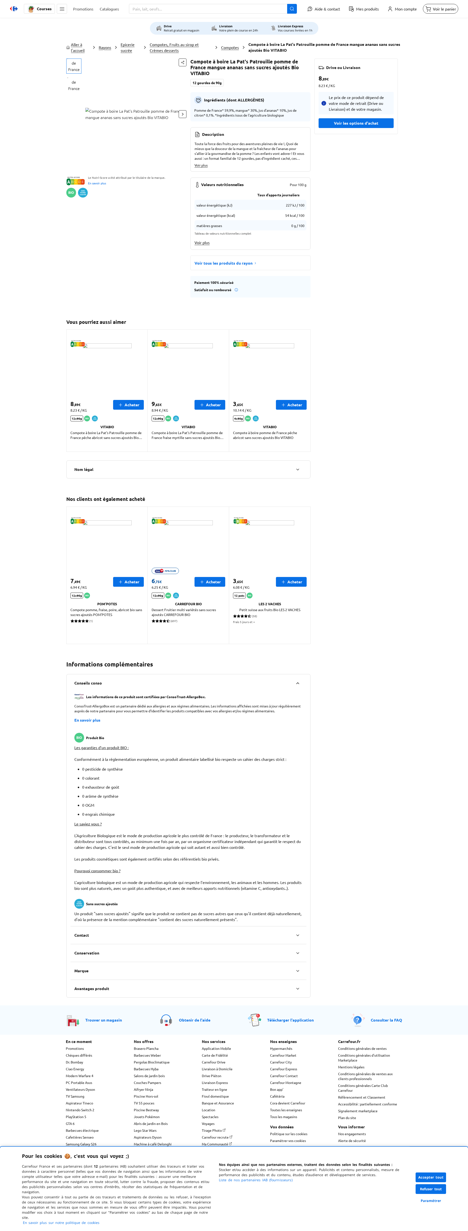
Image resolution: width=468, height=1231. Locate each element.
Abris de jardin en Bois (151, 1123)
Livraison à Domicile (217, 1069)
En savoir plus (97, 183)
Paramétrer (431, 1200)
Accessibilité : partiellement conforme (367, 1104)
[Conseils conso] (297, 683)
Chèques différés (79, 1055)
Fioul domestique (215, 1096)
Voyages (208, 1123)
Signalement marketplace (358, 1111)
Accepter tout (431, 1177)
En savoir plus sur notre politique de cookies (61, 1222)
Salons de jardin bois (149, 1075)
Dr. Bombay (74, 1062)
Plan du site (347, 1117)
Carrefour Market (283, 1055)
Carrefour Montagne (285, 1082)
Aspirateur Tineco (79, 1103)
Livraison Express (215, 1082)
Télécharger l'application (290, 1020)
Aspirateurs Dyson (148, 1137)
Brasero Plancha (146, 1048)
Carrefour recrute (215, 1137)
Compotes (230, 47)
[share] (182, 62)
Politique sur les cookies (288, 1134)
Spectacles (210, 1116)
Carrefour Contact (284, 1075)
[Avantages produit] (297, 988)
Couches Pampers (147, 1082)
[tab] (73, 66)
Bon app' (276, 1089)
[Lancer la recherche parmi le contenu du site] (292, 8)
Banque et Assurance (218, 1103)
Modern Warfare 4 (79, 1075)
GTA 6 (70, 1123)
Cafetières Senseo (80, 1137)
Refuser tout (431, 1189)
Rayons (105, 47)
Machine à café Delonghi (153, 1144)
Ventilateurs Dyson (80, 1089)
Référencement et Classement (361, 1097)
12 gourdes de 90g (207, 82)
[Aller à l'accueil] (14, 9)
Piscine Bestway (146, 1110)
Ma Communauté (215, 1144)
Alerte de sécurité (352, 1140)
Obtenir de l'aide (194, 1020)
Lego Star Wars (145, 1130)
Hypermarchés (281, 1048)
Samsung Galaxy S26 (81, 1144)
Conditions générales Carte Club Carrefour (363, 1087)
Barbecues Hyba (146, 1069)
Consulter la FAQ (386, 1020)
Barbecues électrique (82, 1130)
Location (208, 1110)
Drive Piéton (211, 1075)
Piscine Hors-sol (146, 1096)
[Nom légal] (297, 469)
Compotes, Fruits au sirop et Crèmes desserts (174, 47)
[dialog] (234, 1189)
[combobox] (213, 9)
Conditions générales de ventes (362, 1048)
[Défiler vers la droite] (182, 114)
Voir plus (201, 165)
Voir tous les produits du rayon (224, 263)
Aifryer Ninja (143, 1089)
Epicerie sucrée (128, 47)
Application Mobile (216, 1048)
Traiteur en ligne (214, 1089)
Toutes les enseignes (286, 1110)
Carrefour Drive (213, 1062)
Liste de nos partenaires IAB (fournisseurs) (255, 1180)
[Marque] (297, 971)
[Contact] (297, 935)
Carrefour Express (283, 1069)
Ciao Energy (75, 1069)
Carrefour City (281, 1062)
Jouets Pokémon (147, 1116)
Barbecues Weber (147, 1055)
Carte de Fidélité (215, 1055)
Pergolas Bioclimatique (152, 1062)
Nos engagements (352, 1134)
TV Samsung (75, 1096)
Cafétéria (277, 1096)
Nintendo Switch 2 (80, 1110)
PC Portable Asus (79, 1082)
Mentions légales (351, 1067)
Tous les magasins (283, 1116)
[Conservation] (297, 953)
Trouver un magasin (103, 1020)
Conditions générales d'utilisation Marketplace (364, 1057)
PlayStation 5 (76, 1116)
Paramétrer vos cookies (288, 1140)
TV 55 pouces (144, 1103)
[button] (62, 9)
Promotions (75, 1048)
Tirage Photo (212, 1130)
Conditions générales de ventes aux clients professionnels (365, 1076)
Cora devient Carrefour (287, 1103)
